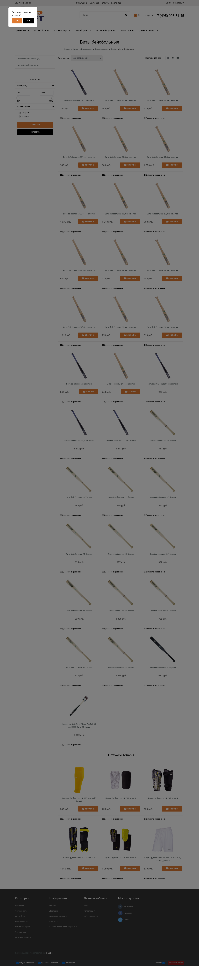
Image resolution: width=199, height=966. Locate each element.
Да (17, 20)
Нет (28, 20)
